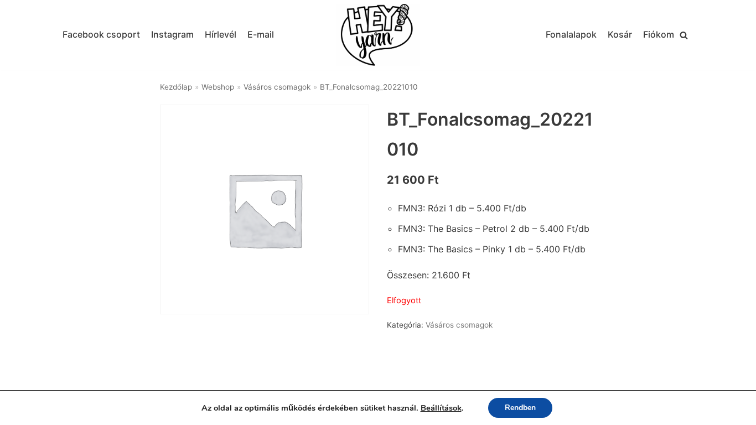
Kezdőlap (176, 86)
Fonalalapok (571, 34)
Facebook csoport (101, 34)
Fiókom (658, 34)
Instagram (172, 34)
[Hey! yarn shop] (378, 35)
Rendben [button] (520, 407)
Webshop (217, 86)
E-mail (260, 34)
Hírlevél (220, 34)
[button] (684, 35)
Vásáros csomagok (277, 86)
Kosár (620, 34)
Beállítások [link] (441, 407)
